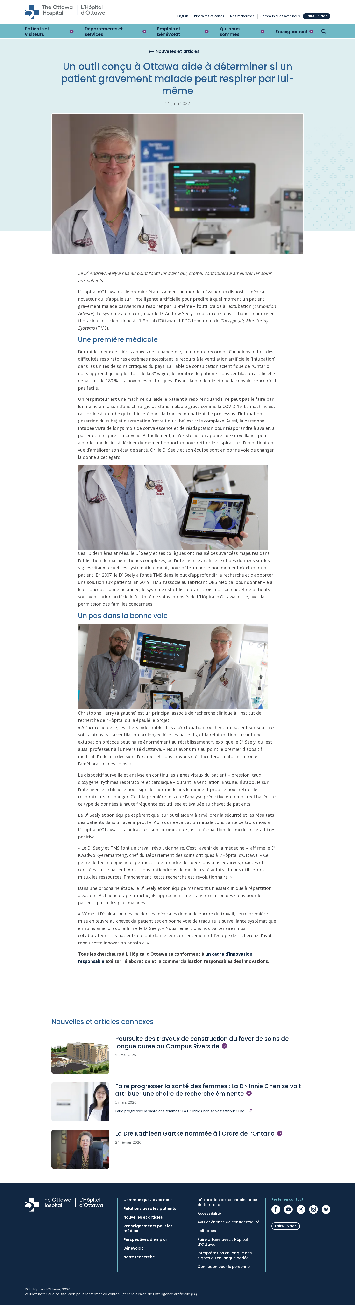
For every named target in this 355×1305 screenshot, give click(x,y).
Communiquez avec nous (280, 16)
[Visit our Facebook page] (275, 1209)
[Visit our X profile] (301, 1209)
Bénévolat (133, 1248)
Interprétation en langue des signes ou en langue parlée (225, 1255)
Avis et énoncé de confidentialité (228, 1222)
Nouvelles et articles (143, 1217)
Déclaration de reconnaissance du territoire (227, 1202)
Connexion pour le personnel (224, 1266)
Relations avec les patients (149, 1208)
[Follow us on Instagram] (313, 1209)
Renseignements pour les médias (148, 1228)
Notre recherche (139, 1257)
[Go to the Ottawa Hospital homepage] (65, 12)
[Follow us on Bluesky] (326, 1209)
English (182, 16)
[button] (49, 31)
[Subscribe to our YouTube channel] (288, 1209)
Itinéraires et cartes (209, 16)
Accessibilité (209, 1213)
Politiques (207, 1231)
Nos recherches (242, 16)
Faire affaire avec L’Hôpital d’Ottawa (223, 1242)
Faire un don (316, 16)
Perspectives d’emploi (145, 1239)
